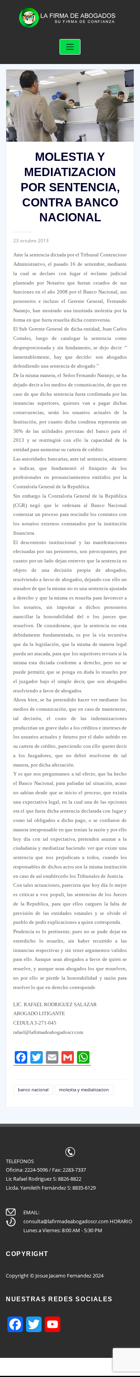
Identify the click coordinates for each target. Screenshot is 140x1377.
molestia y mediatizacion (84, 1089)
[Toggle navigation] (70, 47)
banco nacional (33, 1089)
